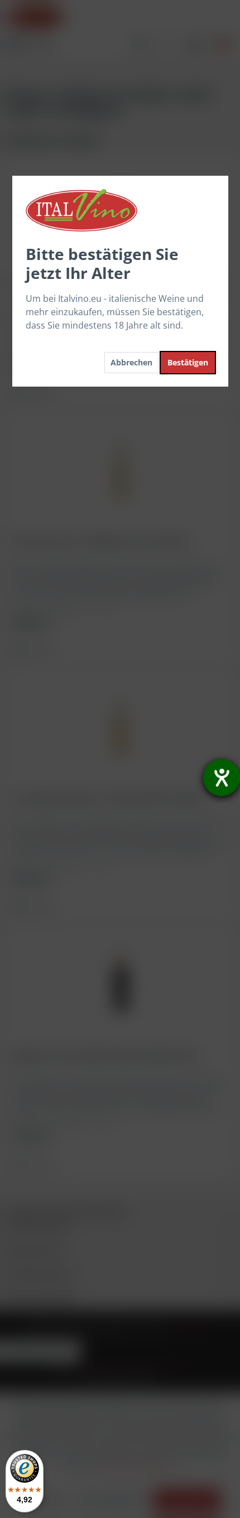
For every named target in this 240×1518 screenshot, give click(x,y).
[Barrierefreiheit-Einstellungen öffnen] (221, 777)
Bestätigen (187, 362)
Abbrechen (131, 362)
